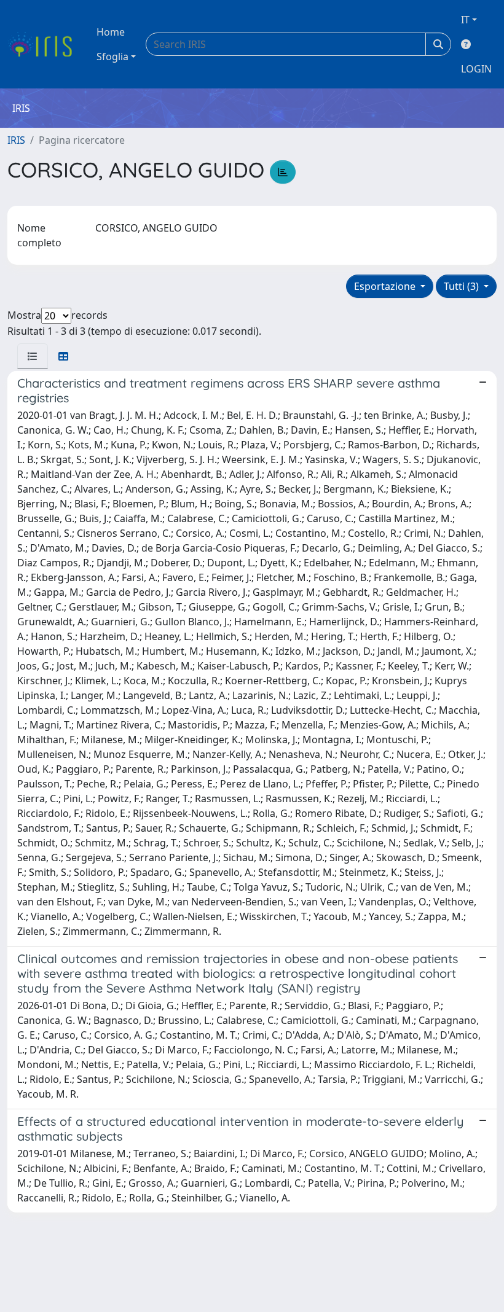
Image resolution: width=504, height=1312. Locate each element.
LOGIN (476, 69)
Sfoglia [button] (112, 56)
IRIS (16, 140)
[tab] (32, 356)
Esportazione (386, 286)
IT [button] (465, 19)
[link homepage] (44, 44)
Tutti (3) (462, 286)
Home (110, 32)
